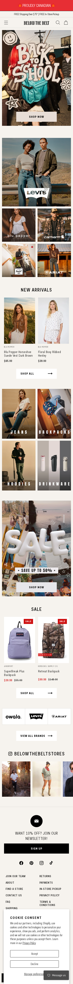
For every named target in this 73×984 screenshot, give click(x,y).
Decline (34, 964)
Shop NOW (36, 587)
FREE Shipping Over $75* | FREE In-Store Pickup (36, 14)
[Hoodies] (18, 465)
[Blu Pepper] (18, 225)
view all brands (32, 736)
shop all (27, 373)
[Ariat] (54, 260)
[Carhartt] (54, 225)
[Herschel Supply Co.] (18, 260)
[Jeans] (18, 414)
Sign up (36, 848)
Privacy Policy (29, 943)
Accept (34, 954)
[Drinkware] (54, 465)
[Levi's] (36, 172)
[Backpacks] (54, 414)
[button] (6, 23)
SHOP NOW (36, 117)
